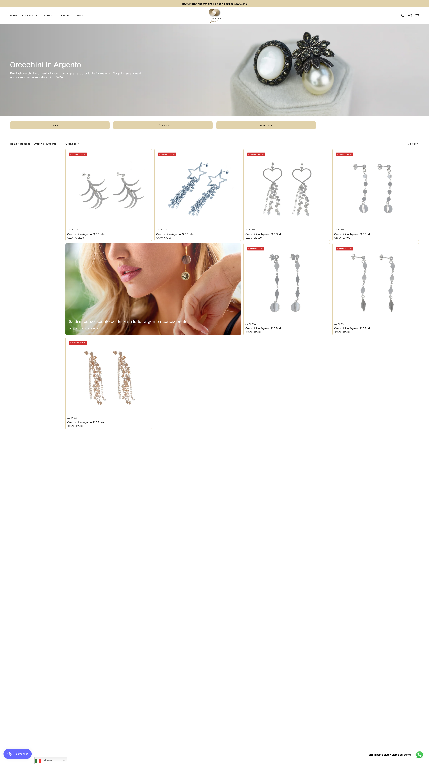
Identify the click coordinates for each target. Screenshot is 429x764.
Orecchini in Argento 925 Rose (85, 422)
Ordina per (71, 143)
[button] (403, 15)
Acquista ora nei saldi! (84, 328)
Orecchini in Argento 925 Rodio (86, 234)
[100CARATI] (214, 15)
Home (13, 143)
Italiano (46, 760)
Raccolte (25, 143)
